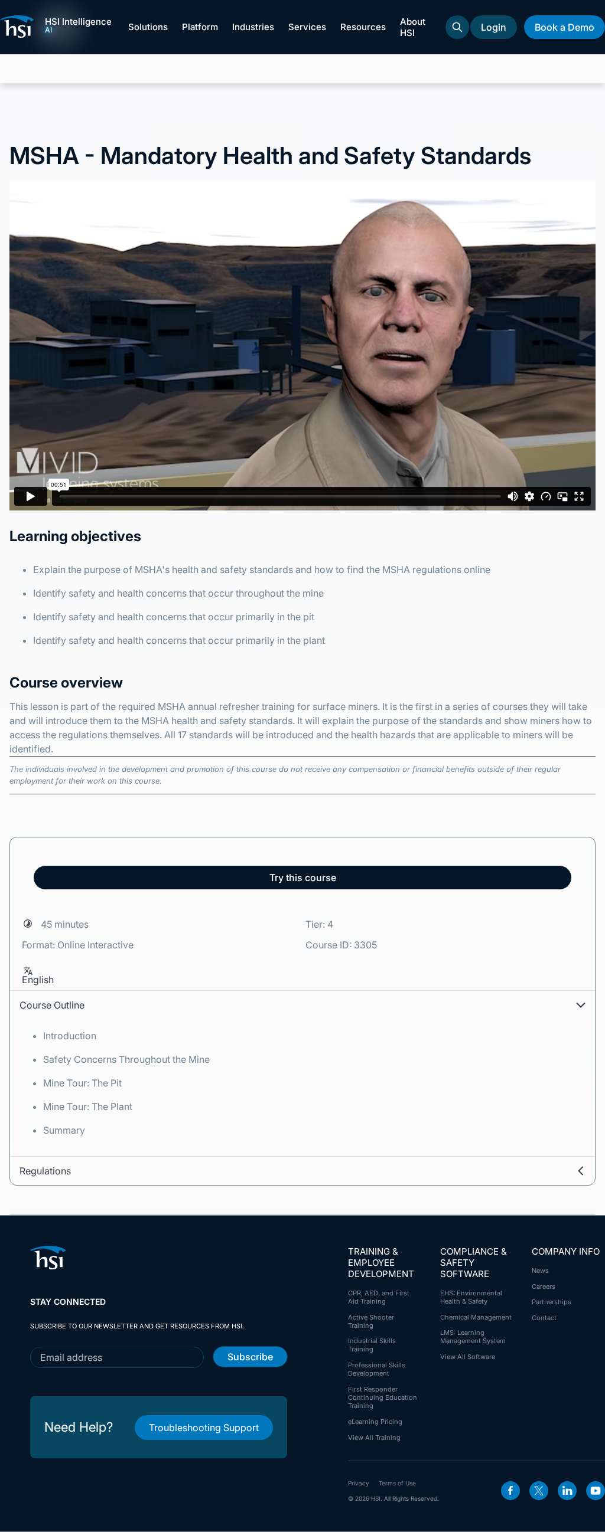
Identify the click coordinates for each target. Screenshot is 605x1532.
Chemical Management (476, 1317)
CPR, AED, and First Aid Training (378, 1297)
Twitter (538, 1490)
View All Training (374, 1437)
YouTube (595, 1490)
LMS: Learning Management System (473, 1336)
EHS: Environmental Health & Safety (471, 1297)
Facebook (510, 1490)
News (540, 1270)
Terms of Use (397, 1483)
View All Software (467, 1357)
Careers (543, 1286)
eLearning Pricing (375, 1422)
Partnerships (551, 1302)
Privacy (358, 1483)
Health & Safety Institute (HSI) (19, 26)
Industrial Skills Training (372, 1345)
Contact (544, 1318)
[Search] (457, 27)
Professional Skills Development (376, 1369)
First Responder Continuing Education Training (382, 1397)
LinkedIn (567, 1490)
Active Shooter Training (371, 1321)
